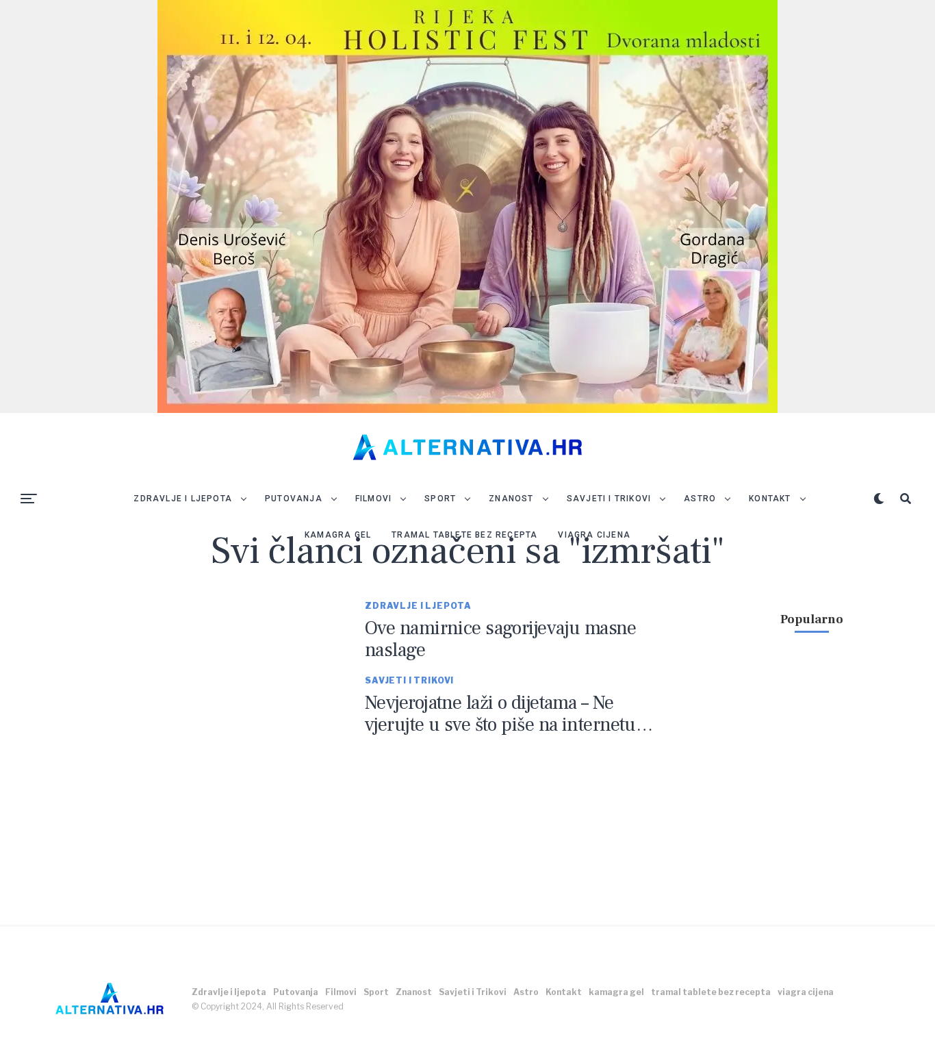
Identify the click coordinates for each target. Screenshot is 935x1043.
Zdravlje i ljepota (182, 498)
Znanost (511, 498)
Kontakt (770, 498)
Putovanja (293, 498)
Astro (700, 498)
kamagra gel (338, 535)
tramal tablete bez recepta (464, 535)
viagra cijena (594, 535)
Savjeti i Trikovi (609, 498)
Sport (440, 498)
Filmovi (373, 498)
